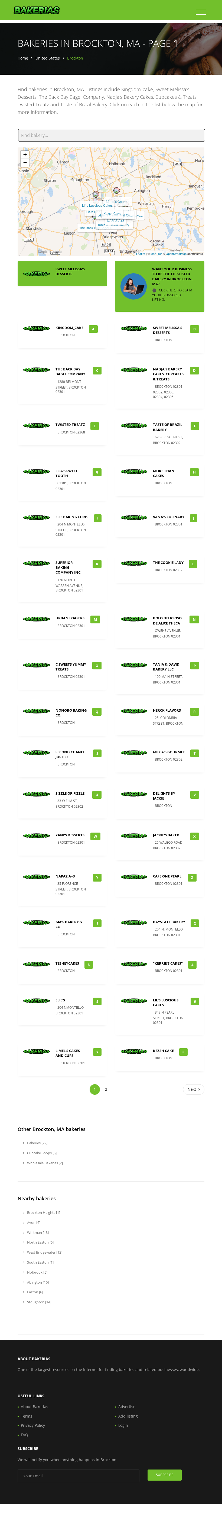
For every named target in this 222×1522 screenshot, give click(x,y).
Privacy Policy (33, 1425)
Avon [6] (33, 1222)
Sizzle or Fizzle (70, 793)
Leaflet (140, 253)
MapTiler (156, 253)
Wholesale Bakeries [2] (44, 1163)
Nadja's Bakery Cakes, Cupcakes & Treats (168, 374)
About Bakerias (34, 1406)
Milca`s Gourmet (118, 201)
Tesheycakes (67, 963)
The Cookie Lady (168, 562)
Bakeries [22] (36, 1142)
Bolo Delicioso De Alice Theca (167, 620)
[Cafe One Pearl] (96, 201)
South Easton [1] (40, 1262)
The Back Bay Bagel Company (70, 371)
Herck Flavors (167, 710)
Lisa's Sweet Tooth (67, 473)
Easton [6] (34, 1292)
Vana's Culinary (168, 516)
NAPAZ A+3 (115, 220)
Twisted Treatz (70, 424)
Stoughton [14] (38, 1302)
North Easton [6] (40, 1242)
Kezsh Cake (112, 213)
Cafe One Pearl (167, 876)
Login (123, 1425)
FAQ (24, 1434)
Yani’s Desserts (70, 835)
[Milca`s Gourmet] (116, 190)
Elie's (60, 1000)
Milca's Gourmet (169, 752)
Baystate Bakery (169, 921)
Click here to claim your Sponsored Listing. (172, 295)
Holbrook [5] (36, 1272)
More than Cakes (163, 473)
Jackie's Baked (166, 835)
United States (47, 58)
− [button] (25, 162)
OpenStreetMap (176, 253)
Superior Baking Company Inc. (68, 567)
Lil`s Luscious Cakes (97, 205)
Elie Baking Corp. (72, 516)
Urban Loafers (70, 618)
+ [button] (25, 154)
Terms (26, 1416)
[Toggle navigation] (200, 11)
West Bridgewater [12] (44, 1252)
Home (23, 58)
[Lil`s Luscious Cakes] (96, 194)
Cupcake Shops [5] (41, 1152)
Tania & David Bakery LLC (166, 667)
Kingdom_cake (69, 327)
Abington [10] (37, 1282)
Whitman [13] (37, 1232)
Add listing (128, 1416)
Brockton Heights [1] (43, 1212)
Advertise (126, 1406)
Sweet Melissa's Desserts (70, 271)
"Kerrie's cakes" (168, 963)
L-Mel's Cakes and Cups (68, 1053)
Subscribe (164, 1474)
